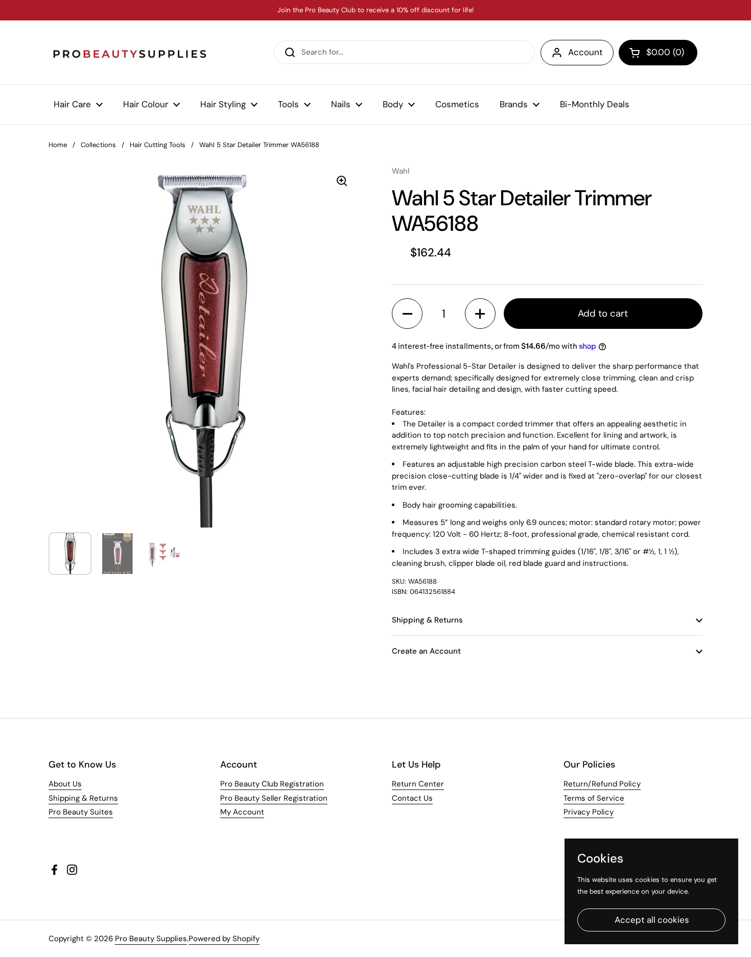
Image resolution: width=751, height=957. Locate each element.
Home (58, 144)
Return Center (418, 784)
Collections (98, 144)
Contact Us (412, 798)
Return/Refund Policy (602, 784)
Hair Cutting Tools (157, 144)
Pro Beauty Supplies (151, 939)
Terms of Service (594, 798)
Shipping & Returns (83, 798)
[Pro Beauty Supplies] (130, 52)
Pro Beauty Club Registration (272, 784)
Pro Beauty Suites (81, 812)
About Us (65, 784)
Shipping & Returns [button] (427, 620)
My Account (242, 812)
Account (585, 52)
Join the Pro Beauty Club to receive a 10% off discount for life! (375, 10)
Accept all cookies (652, 919)
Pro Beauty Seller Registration (273, 798)
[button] (658, 52)
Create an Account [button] (426, 651)
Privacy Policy (589, 812)
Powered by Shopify (224, 939)
